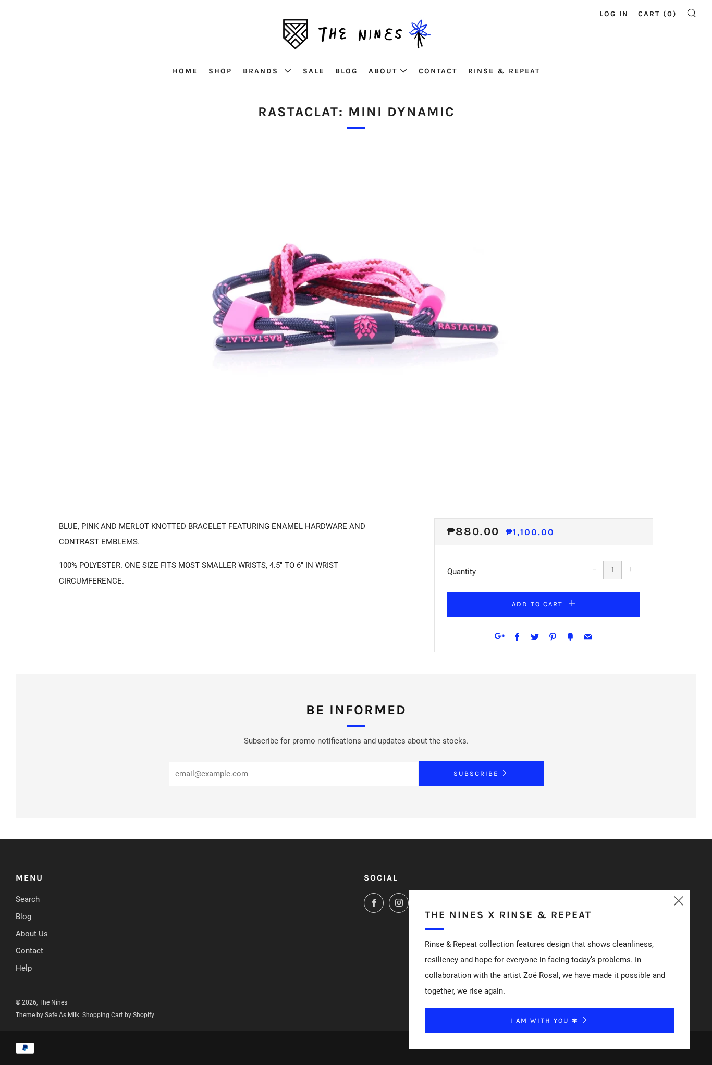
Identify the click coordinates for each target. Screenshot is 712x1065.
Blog (346, 71)
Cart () (657, 13)
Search (28, 899)
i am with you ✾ (544, 1020)
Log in (614, 13)
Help (24, 968)
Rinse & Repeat (504, 71)
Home (185, 71)
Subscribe (475, 773)
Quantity (461, 571)
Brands (262, 71)
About (383, 71)
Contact (438, 71)
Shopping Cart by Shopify (118, 1015)
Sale (313, 71)
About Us (32, 933)
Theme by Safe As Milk (47, 1015)
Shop (220, 71)
